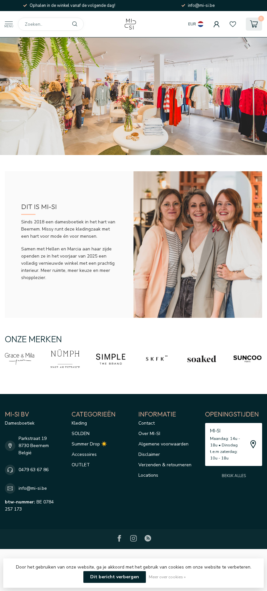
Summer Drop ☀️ (89, 444)
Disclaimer (149, 454)
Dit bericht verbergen (114, 577)
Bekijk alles (234, 475)
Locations (148, 475)
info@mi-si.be (33, 488)
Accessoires (84, 454)
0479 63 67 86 (34, 470)
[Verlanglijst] (233, 24)
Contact (146, 423)
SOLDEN (81, 433)
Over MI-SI (149, 433)
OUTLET (81, 465)
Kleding (79, 423)
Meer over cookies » (167, 577)
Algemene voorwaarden (163, 444)
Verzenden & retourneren (164, 465)
